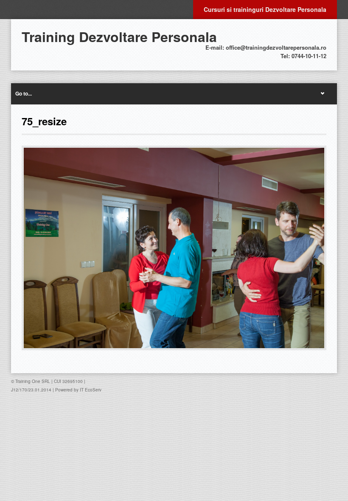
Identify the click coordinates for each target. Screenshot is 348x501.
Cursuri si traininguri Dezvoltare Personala (265, 9)
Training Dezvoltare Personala (119, 36)
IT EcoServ (90, 390)
